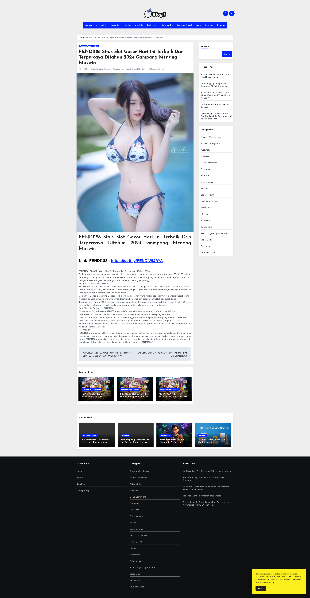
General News (207, 194)
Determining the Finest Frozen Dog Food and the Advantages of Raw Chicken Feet (216, 116)
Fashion (127, 25)
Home (81, 37)
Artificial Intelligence (210, 143)
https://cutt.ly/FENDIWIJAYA (137, 260)
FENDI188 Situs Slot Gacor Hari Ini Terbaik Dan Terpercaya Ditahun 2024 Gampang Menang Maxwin (131, 57)
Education (115, 25)
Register (221, 25)
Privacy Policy (83, 490)
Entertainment (207, 182)
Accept (261, 588)
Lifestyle (139, 25)
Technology (206, 246)
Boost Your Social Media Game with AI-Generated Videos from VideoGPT (215, 95)
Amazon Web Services (89, 46)
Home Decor (207, 207)
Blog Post (209, 25)
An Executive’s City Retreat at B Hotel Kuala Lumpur (215, 75)
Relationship (167, 25)
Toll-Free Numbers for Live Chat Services (202, 495)
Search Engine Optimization (214, 233)
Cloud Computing (209, 162)
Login (198, 25)
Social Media (206, 239)
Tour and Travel (184, 25)
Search (205, 46)
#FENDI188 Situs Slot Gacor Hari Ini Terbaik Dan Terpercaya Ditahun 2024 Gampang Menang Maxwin (122, 69)
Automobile (101, 25)
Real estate (152, 25)
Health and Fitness (209, 201)
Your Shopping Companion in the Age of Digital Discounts (214, 84)
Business (89, 25)
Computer (205, 169)
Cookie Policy (268, 582)
